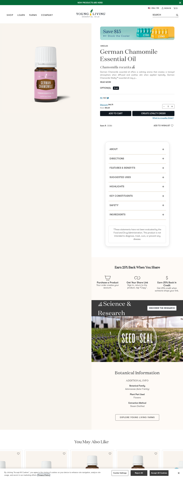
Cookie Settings (120, 473)
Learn (21, 15)
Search (157, 15)
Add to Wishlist (162, 125)
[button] (176, 15)
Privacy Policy (44, 475)
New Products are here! (90, 2)
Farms (33, 15)
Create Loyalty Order (153, 113)
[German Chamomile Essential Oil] (45, 69)
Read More (105, 82)
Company (47, 15)
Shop (10, 15)
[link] (166, 8)
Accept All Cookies (159, 473)
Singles (104, 46)
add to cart (116, 113)
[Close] (179, 473)
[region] (91, 473)
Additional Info (137, 380)
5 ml (116, 88)
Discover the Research (162, 308)
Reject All (139, 473)
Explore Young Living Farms (137, 417)
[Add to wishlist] (64, 453)
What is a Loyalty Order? (163, 118)
